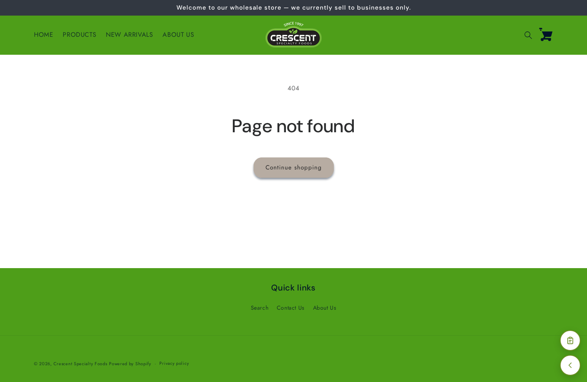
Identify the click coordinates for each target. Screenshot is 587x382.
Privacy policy (174, 363)
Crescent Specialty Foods (80, 363)
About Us (325, 308)
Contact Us (291, 308)
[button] (528, 35)
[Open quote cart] (570, 340)
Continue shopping (294, 167)
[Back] (570, 365)
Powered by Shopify (130, 363)
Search (260, 308)
